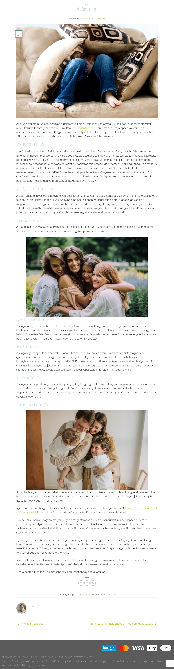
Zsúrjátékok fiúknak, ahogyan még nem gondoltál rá (122, 623)
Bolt (169, 3)
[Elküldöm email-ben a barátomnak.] (87, 583)
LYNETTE (86, 594)
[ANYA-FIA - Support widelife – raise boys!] (15, 2)
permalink (111, 594)
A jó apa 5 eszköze (32, 623)
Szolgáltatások (129, 3)
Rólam (149, 3)
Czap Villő (99, 19)
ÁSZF (90, 657)
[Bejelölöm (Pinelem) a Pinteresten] (93, 583)
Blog (141, 3)
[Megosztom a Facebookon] (81, 583)
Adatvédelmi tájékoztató (70, 657)
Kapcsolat (159, 3)
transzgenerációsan (84, 128)
